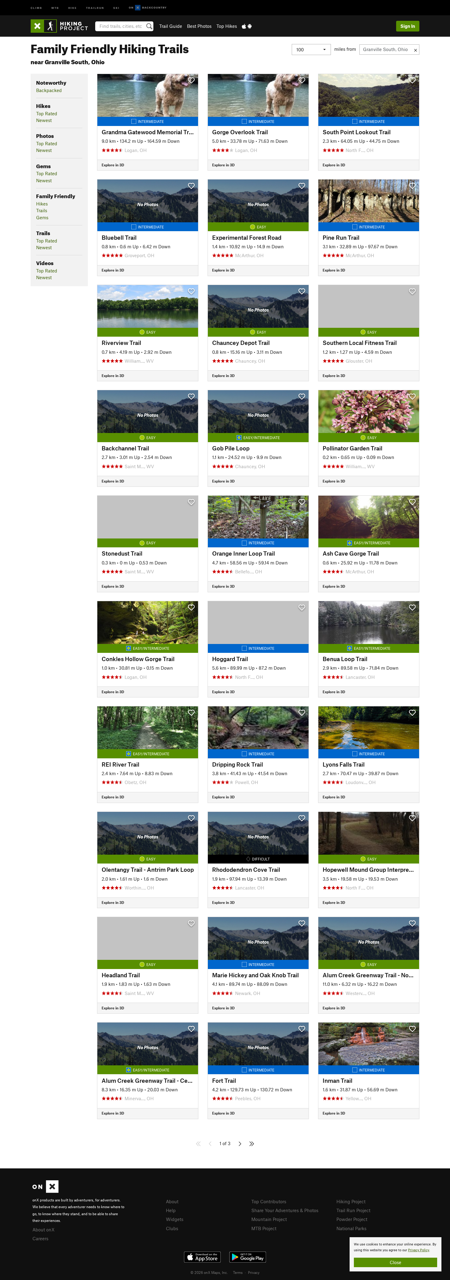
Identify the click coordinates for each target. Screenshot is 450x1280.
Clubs (172, 1228)
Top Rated (46, 113)
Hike (72, 7)
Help (171, 1210)
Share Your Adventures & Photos (284, 1210)
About (172, 1201)
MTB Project (263, 1228)
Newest (44, 120)
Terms (238, 1272)
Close (395, 1262)
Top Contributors (268, 1201)
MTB (55, 7)
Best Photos (199, 26)
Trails (41, 210)
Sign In (407, 26)
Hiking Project (351, 1201)
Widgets (174, 1219)
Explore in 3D (113, 165)
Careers (40, 1238)
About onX (43, 1229)
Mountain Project (269, 1219)
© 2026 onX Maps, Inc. (209, 1272)
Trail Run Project (353, 1210)
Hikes (42, 203)
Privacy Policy (418, 1250)
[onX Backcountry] (147, 8)
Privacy (254, 1272)
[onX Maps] (45, 1191)
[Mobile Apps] (247, 26)
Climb (36, 7)
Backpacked (49, 90)
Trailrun (95, 7)
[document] (395, 1254)
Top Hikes (226, 26)
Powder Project (351, 1219)
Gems (42, 217)
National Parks (351, 1228)
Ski (116, 7)
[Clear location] (415, 49)
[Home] (62, 26)
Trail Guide (170, 26)
